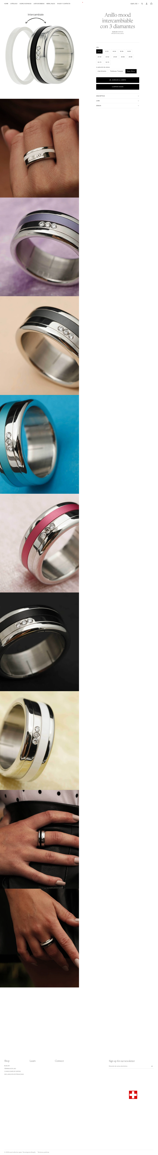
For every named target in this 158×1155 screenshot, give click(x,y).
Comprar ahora (117, 87)
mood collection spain (15, 1152)
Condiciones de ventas (12, 1071)
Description (100, 96)
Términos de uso (10, 1068)
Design (98, 106)
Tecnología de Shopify (29, 1152)
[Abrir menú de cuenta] (146, 3)
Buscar (7, 1066)
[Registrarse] (152, 1066)
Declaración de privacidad (14, 1074)
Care (98, 101)
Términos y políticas (43, 1152)
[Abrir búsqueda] (142, 3)
